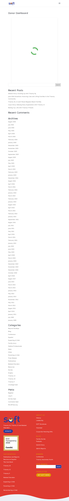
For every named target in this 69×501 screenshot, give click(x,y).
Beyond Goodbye (13, 328)
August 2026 (12, 122)
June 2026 (11, 128)
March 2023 (11, 196)
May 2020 (11, 252)
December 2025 (13, 145)
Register (10, 393)
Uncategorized (13, 385)
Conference (11, 334)
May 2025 (11, 163)
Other (10, 352)
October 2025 (12, 151)
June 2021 (11, 228)
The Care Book (8, 462)
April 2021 (11, 234)
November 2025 (13, 148)
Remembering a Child (10, 490)
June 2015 (11, 282)
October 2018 (12, 273)
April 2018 (11, 276)
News (10, 349)
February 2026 (12, 139)
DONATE (8, 431)
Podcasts (39, 441)
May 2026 (11, 130)
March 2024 (11, 187)
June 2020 (11, 249)
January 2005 (12, 320)
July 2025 (11, 160)
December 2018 (13, 270)
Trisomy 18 (11, 379)
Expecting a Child (9, 482)
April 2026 (11, 133)
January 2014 (12, 290)
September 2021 (13, 219)
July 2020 (11, 246)
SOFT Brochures (41, 424)
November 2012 (13, 299)
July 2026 (11, 125)
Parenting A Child (13, 355)
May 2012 (11, 302)
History (38, 418)
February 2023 (12, 199)
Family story (12, 343)
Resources (11, 367)
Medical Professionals (15, 346)
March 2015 (11, 285)
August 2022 (12, 205)
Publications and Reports (11, 457)
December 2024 (13, 178)
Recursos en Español (9, 459)
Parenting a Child (8, 486)
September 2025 (13, 154)
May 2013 (11, 293)
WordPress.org (13, 405)
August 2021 (12, 222)
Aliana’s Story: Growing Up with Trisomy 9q (22, 93)
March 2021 (11, 237)
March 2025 (11, 169)
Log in (10, 396)
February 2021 (12, 240)
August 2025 (12, 157)
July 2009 (11, 317)
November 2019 (13, 267)
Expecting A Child (14, 340)
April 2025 (11, 166)
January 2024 (12, 193)
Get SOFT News (43, 475)
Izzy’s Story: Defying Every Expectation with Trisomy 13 (26, 105)
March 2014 (11, 287)
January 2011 (12, 314)
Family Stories (40, 439)
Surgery (10, 373)
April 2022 (11, 207)
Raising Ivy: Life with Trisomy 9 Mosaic (20, 107)
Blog (9, 331)
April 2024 (11, 184)
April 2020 (11, 255)
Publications (12, 361)
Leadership (39, 420)
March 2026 (11, 136)
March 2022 (11, 210)
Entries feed (12, 399)
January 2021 (12, 243)
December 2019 (13, 264)
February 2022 (12, 213)
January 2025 (12, 175)
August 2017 (12, 279)
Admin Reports (41, 448)
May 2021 (11, 231)
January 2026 (12, 142)
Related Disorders (14, 364)
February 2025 (12, 172)
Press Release (12, 358)
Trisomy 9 (11, 382)
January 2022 (12, 216)
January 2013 (12, 296)
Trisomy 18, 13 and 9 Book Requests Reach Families (24, 102)
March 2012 (11, 305)
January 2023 (12, 202)
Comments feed (13, 402)
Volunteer (39, 428)
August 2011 (12, 308)
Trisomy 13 (11, 376)
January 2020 (12, 261)
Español (10, 337)
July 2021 (11, 225)
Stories (10, 370)
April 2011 (11, 311)
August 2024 (12, 181)
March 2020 (11, 258)
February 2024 (12, 190)
